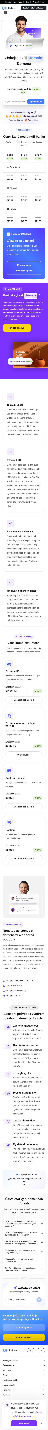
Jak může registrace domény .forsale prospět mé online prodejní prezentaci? (21, 1239)
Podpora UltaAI (13, 991)
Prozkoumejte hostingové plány (24, 268)
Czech (37, 2)
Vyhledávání (36, 101)
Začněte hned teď (23, 1335)
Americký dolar (24, 2)
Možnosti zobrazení (23, 696)
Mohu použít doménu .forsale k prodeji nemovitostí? (21, 1258)
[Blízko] (41, 1423)
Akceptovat (24, 1423)
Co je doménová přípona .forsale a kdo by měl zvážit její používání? (22, 1229)
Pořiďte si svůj (16, 327)
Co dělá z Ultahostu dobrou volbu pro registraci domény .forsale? (21, 1267)
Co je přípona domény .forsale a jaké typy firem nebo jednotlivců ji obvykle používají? (21, 1219)
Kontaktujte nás (10, 2)
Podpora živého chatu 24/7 (19, 976)
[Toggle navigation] (6, 12)
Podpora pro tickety (15, 986)
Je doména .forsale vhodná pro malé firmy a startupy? (21, 1249)
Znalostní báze (13, 981)
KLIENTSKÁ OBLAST (34, 8)
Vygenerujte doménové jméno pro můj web (24, 1174)
